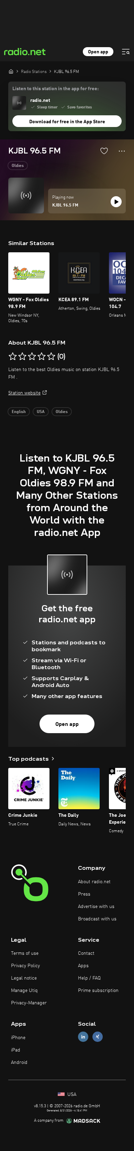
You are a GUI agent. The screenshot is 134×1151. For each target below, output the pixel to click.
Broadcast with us (97, 919)
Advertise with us (96, 906)
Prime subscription (98, 990)
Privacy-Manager (29, 1003)
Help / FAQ (89, 978)
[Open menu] (126, 51)
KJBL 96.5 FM (65, 205)
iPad (15, 1050)
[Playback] (116, 201)
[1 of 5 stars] (13, 356)
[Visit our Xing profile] (97, 1037)
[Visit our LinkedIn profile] (83, 1037)
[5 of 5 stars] (51, 356)
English (19, 412)
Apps (83, 965)
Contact (86, 953)
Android (19, 1062)
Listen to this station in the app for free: (55, 88)
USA (41, 412)
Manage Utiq (24, 990)
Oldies (18, 166)
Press (84, 894)
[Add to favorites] (104, 150)
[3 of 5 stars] (32, 356)
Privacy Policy (25, 965)
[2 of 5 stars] (22, 356)
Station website (24, 393)
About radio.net (94, 881)
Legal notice (24, 978)
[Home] (11, 71)
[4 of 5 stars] (41, 356)
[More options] (122, 151)
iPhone (18, 1037)
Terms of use (24, 953)
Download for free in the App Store (67, 121)
